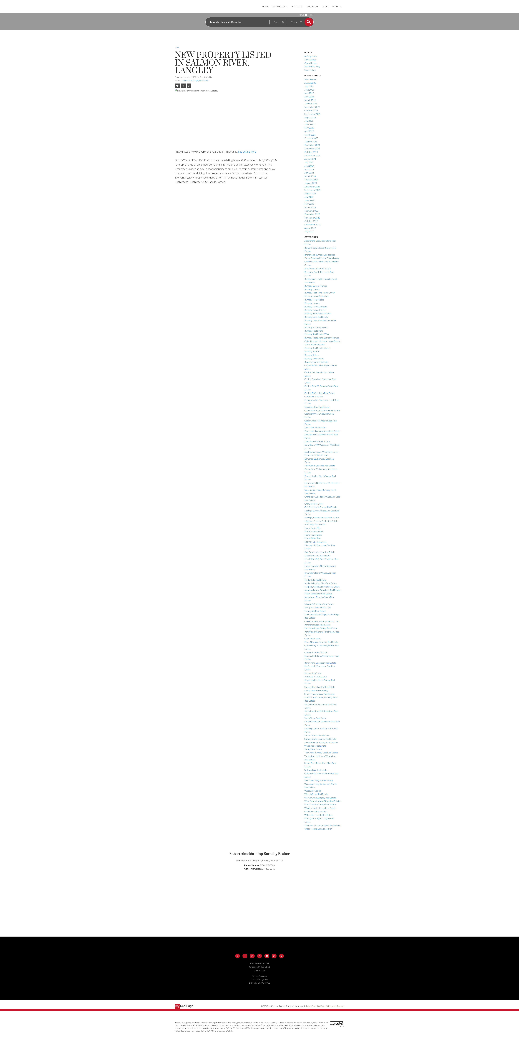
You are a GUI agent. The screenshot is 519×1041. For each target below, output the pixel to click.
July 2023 (308, 197)
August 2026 (310, 82)
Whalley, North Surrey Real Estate (320, 808)
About (335, 6)
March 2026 (310, 100)
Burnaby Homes (312, 303)
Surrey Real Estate (313, 749)
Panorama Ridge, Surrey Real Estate (320, 628)
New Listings (310, 59)
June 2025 (309, 124)
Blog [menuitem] (325, 6)
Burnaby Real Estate (313, 330)
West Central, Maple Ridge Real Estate (322, 801)
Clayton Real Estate (313, 396)
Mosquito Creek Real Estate (317, 607)
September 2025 (312, 114)
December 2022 (312, 214)
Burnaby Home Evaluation (316, 296)
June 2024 (309, 165)
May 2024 (309, 169)
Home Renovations (313, 534)
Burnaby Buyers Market (315, 285)
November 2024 (312, 148)
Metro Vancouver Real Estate (318, 593)
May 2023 (309, 203)
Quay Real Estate (312, 638)
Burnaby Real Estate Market (317, 348)
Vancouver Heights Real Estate (318, 780)
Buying (296, 6)
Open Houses (310, 63)
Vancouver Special (312, 790)
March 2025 (310, 134)
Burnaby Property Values (315, 327)
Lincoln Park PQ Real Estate (317, 555)
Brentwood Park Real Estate (317, 268)
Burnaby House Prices (314, 310)
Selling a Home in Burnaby (316, 690)
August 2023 (310, 193)
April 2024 (309, 172)
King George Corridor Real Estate (319, 552)
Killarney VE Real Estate (315, 541)
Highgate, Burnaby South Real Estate (321, 521)
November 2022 (312, 217)
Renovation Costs (312, 673)
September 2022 (312, 224)
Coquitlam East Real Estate (317, 407)
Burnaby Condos (312, 289)
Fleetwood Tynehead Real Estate (319, 465)
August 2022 (310, 228)
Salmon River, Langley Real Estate (195, 80)
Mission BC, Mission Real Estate (319, 604)
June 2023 (309, 200)
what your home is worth (315, 811)
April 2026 (309, 96)
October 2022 (311, 221)
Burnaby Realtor (312, 351)
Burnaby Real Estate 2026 (316, 334)
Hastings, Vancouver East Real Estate (321, 517)
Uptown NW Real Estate (315, 770)
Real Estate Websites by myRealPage (330, 1006)
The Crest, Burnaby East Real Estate (321, 752)
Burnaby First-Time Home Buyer (319, 292)
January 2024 (310, 183)
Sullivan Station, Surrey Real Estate (320, 739)
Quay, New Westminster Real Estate (321, 642)
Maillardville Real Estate (315, 579)
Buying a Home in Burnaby (316, 362)
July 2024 (308, 162)
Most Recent (310, 79)
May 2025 (309, 127)
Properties (278, 6)
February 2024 (311, 179)
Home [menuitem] (265, 6)
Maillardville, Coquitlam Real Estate (320, 583)
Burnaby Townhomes (314, 358)
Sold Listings (310, 70)
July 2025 (308, 120)
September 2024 (312, 155)
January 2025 (310, 141)
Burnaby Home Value (314, 299)
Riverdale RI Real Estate (315, 676)
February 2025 (311, 138)
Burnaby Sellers (311, 355)
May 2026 (309, 93)
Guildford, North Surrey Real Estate (320, 507)
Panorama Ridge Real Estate (317, 624)
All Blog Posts (310, 56)
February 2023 (311, 210)
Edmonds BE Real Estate (315, 455)
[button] (237, 956)
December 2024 (312, 145)
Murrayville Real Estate (315, 611)
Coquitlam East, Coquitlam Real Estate (322, 410)
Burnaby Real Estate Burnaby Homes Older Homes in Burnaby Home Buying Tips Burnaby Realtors (322, 341)
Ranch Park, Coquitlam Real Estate (320, 662)
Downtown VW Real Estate (317, 441)
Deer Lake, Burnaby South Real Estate (322, 431)
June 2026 (309, 89)
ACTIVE (301, 15)
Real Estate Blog (312, 66)
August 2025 (310, 117)
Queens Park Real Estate (315, 652)
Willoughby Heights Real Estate (318, 815)
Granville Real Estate (314, 503)
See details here (247, 151)
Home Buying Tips (312, 528)
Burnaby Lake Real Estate (316, 317)
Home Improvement (314, 531)
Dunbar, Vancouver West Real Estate (321, 452)
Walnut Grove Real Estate (316, 794)
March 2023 (310, 207)
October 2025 (311, 110)
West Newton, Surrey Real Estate (320, 804)
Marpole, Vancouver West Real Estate (322, 586)
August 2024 (310, 159)
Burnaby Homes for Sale (315, 306)
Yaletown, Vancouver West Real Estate (322, 825)
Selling (311, 6)
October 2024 (311, 152)
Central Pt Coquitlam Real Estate (319, 393)
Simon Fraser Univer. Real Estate (319, 694)
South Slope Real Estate (315, 718)
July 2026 (308, 86)
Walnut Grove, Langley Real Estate (320, 797)
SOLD (312, 15)
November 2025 (312, 107)
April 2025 (309, 131)
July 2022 (308, 231)
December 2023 (312, 186)
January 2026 (310, 103)
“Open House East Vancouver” (318, 828)
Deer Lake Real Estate (314, 427)
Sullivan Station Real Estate (316, 735)
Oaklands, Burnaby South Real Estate (321, 621)
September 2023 (312, 190)
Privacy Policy (311, 1006)
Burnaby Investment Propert (317, 313)
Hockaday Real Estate (314, 524)
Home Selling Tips (312, 538)
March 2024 (310, 176)
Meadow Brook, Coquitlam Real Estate (322, 590)
